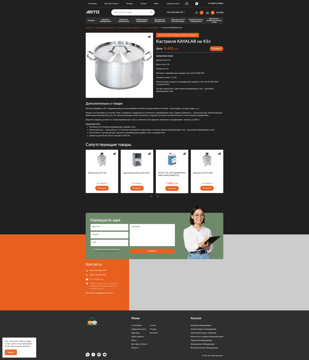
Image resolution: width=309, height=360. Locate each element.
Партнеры (135, 333)
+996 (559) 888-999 (174, 12)
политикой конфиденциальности (106, 251)
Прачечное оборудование (123, 20)
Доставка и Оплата (112, 3)
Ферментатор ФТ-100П (203, 173)
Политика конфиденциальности (99, 293)
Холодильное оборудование (159, 20)
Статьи (153, 325)
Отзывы (143, 3)
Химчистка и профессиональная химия (214, 20)
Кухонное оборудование (105, 20)
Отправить (152, 251)
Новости (135, 348)
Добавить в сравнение (149, 36)
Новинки (91, 20)
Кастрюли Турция (151, 28)
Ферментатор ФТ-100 (97, 173)
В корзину (216, 48)
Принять (10, 352)
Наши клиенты (137, 337)
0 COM (219, 13)
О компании (92, 3)
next (158, 196)
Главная (88, 28)
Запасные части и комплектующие (178, 20)
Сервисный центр (172, 3)
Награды (129, 3)
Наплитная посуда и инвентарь (129, 28)
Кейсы (156, 3)
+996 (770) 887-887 (97, 275)
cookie (28, 341)
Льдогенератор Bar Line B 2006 (136, 173)
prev (151, 196)
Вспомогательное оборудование (196, 20)
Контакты (94, 264)
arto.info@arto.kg (96, 279)
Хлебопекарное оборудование (142, 20)
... (186, 3)
